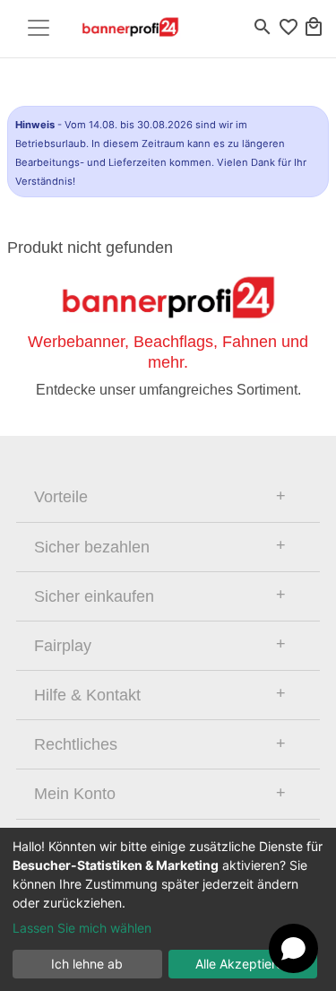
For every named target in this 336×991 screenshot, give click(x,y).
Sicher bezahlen (92, 547)
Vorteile (61, 497)
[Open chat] (293, 948)
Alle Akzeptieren (242, 963)
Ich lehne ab (87, 963)
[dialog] (168, 909)
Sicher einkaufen (94, 596)
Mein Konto (75, 794)
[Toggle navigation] (38, 28)
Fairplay (62, 646)
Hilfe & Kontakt (87, 695)
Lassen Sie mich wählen (82, 927)
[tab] (168, 497)
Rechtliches (75, 744)
